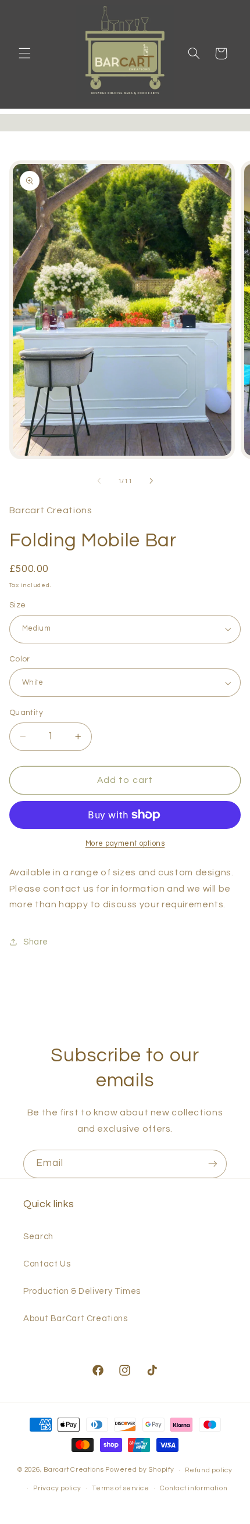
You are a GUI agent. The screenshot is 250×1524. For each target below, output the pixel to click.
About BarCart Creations (75, 1318)
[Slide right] (151, 481)
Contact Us (46, 1264)
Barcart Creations (74, 1470)
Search (38, 1236)
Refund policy (209, 1470)
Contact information (193, 1488)
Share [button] (35, 942)
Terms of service (120, 1488)
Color (19, 659)
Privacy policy (57, 1488)
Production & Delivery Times (82, 1291)
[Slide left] (99, 481)
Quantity (26, 713)
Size (17, 605)
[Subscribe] (212, 1164)
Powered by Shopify (139, 1470)
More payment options (125, 843)
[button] (24, 53)
